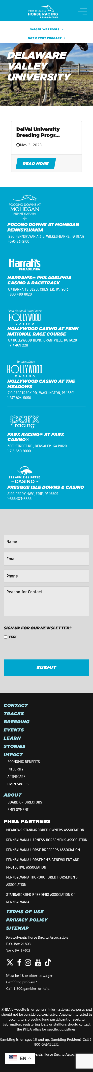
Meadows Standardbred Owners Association (45, 830)
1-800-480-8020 (19, 294)
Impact (13, 754)
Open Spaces (18, 784)
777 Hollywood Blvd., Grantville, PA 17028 (42, 340)
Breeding (17, 722)
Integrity (15, 769)
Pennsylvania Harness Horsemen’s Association (46, 840)
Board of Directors (24, 802)
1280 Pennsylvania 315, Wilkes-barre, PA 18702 (45, 236)
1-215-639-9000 (19, 451)
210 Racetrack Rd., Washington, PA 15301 (40, 392)
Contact (16, 705)
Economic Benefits (23, 761)
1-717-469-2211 (17, 345)
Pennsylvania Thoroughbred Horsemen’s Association (42, 881)
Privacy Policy (27, 920)
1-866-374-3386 (19, 498)
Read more (36, 163)
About (13, 795)
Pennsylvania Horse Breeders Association (43, 849)
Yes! (12, 637)
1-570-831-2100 (18, 241)
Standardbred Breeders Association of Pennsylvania (40, 898)
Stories (15, 746)
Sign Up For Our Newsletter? (37, 628)
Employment (18, 809)
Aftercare (16, 776)
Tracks (14, 713)
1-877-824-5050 (19, 397)
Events (14, 730)
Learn (12, 738)
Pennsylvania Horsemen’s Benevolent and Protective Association (42, 863)
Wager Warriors (45, 29)
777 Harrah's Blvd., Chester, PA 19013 (37, 289)
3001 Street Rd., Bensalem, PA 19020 (37, 446)
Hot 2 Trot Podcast (45, 38)
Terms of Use (25, 912)
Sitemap (17, 928)
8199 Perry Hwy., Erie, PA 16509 (32, 493)
